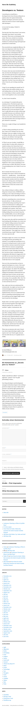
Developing (16, 355)
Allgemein (6, 649)
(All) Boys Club (7, 536)
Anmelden (6, 694)
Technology (6, 669)
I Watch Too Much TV (9, 663)
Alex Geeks (6, 561)
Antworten (5, 412)
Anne (5, 355)
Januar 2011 (6, 605)
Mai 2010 (5, 616)
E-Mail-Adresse (6, 454)
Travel (5, 676)
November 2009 (7, 627)
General (5, 662)
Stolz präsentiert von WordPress (17, 705)
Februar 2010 (6, 622)
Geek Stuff (6, 660)
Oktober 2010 (6, 609)
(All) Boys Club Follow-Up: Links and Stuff (14, 534)
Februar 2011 (6, 603)
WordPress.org (7, 700)
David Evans (6, 552)
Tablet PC (5, 556)
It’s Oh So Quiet (7, 527)
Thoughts (6, 673)
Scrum (5, 667)
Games (5, 658)
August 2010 (6, 611)
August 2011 (6, 592)
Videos (5, 680)
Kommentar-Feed (8, 698)
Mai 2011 (5, 598)
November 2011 (7, 587)
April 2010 (6, 618)
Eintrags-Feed (7, 696)
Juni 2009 (5, 636)
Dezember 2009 (7, 625)
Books (5, 651)
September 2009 (7, 631)
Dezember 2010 (7, 607)
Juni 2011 (5, 596)
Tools (4, 674)
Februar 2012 (6, 581)
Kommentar (5, 428)
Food (4, 654)
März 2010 (6, 620)
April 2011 (5, 600)
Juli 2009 (5, 634)
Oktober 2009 (7, 629)
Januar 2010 (6, 623)
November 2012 (7, 576)
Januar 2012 (6, 583)
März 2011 (6, 601)
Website (4, 460)
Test (4, 671)
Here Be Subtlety (9, 4)
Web (4, 682)
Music (5, 665)
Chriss (5, 547)
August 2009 (6, 632)
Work (20, 355)
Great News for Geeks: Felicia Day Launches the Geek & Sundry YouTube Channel (13, 530)
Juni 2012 (5, 578)
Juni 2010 (5, 614)
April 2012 (6, 579)
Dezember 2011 (7, 585)
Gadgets (5, 656)
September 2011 (7, 590)
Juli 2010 (5, 612)
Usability (5, 678)
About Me (5, 512)
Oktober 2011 (6, 589)
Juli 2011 (5, 594)
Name (4, 447)
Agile (4, 647)
